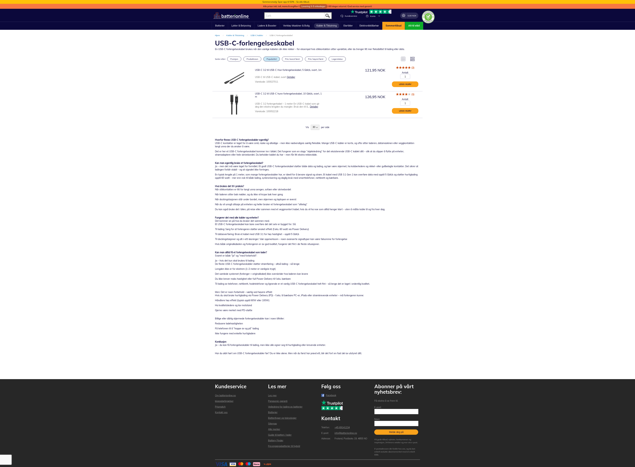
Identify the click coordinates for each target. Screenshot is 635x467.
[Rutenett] (403, 59)
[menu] (317, 26)
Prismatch (220, 406)
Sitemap (272, 423)
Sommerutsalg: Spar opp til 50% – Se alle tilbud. (286, 1)
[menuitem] (220, 26)
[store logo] (231, 15)
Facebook (331, 395)
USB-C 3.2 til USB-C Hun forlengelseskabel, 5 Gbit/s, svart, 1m (288, 70)
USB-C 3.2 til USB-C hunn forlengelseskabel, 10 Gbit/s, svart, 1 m (288, 95)
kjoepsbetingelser (224, 401)
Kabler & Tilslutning (235, 35)
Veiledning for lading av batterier (285, 406)
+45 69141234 (342, 427)
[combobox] (298, 15)
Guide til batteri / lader (280, 434)
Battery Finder (275, 440)
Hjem (217, 35)
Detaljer (291, 77)
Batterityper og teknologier (282, 418)
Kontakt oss (221, 412)
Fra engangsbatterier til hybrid (284, 446)
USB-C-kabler (257, 35)
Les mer (272, 395)
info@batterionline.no (346, 433)
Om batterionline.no (225, 395)
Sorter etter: (220, 59)
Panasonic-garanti (277, 401)
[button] (379, 15)
